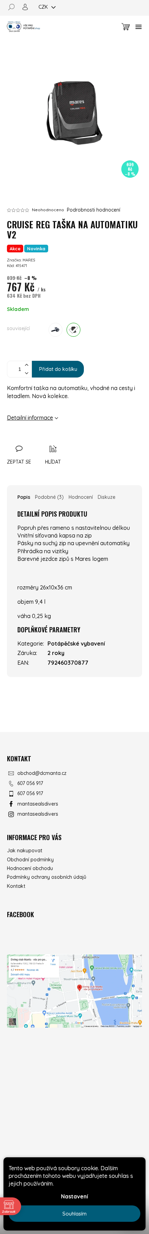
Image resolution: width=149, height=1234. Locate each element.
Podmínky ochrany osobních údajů (46, 877)
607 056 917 (30, 783)
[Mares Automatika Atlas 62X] (55, 329)
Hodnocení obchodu (30, 868)
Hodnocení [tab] (81, 497)
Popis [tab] (23, 497)
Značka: (21, 260)
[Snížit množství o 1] (26, 373)
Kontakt (16, 886)
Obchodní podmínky (30, 859)
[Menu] (138, 26)
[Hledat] (14, 7)
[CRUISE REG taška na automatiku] (73, 329)
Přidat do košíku (58, 369)
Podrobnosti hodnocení (93, 210)
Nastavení (74, 1196)
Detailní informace (30, 417)
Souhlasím (74, 1213)
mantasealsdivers (37, 804)
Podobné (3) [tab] (49, 497)
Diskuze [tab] (106, 497)
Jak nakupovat (24, 850)
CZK (43, 7)
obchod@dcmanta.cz (42, 773)
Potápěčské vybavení (76, 643)
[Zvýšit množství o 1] (26, 365)
